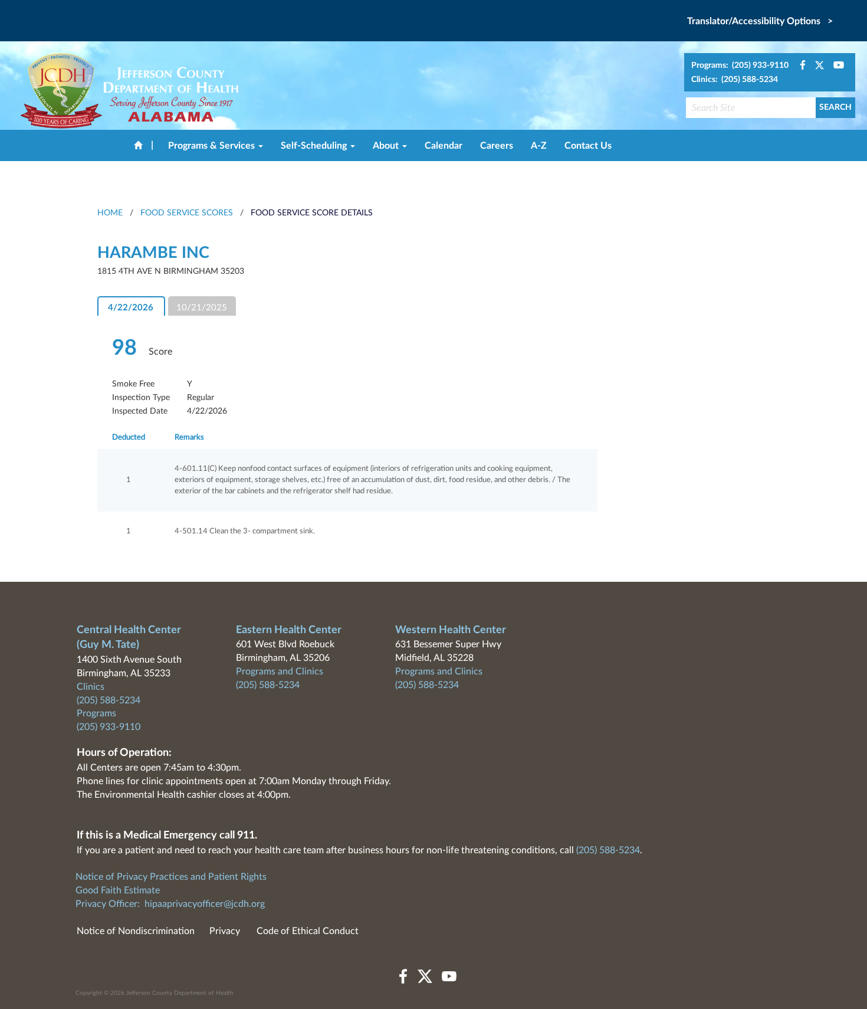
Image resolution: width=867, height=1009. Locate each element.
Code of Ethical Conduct (308, 931)
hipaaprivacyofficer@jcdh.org (204, 904)
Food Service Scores (186, 213)
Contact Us (588, 145)
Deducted (128, 437)
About (387, 145)
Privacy (224, 931)
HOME (110, 213)
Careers (496, 145)
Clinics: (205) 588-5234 (734, 80)
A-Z (539, 145)
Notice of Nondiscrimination (136, 931)
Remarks (189, 437)
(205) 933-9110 (108, 727)
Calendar (443, 145)
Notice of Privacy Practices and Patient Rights (171, 877)
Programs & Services (212, 145)
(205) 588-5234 (108, 700)
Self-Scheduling (315, 145)
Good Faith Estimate (117, 890)
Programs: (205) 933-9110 (740, 65)
